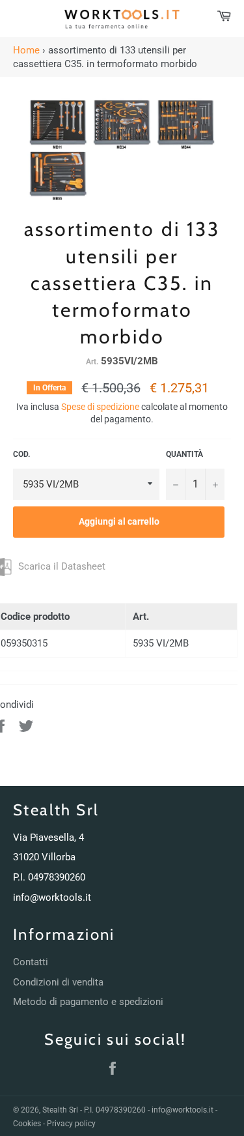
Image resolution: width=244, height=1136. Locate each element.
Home (26, 50)
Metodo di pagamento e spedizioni (88, 1002)
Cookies (27, 1123)
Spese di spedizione (100, 406)
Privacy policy (71, 1123)
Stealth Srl (60, 1109)
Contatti (30, 962)
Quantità (184, 454)
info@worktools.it (52, 897)
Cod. (21, 454)
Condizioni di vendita (58, 982)
